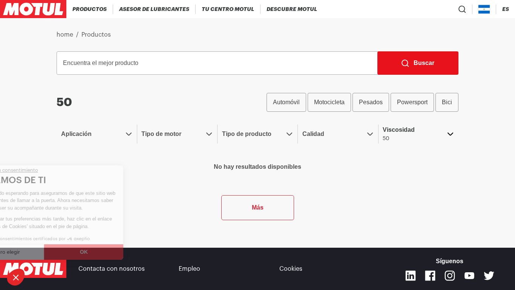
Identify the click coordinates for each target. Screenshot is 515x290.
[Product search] (462, 9)
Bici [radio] (447, 102)
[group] (362, 102)
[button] (16, 277)
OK (121, 252)
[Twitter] (489, 275)
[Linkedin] (410, 275)
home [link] (65, 35)
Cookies (290, 269)
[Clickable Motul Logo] (33, 9)
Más (258, 207)
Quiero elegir (41, 252)
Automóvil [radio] (286, 102)
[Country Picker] (484, 9)
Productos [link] (96, 35)
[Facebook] (430, 275)
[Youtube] (469, 275)
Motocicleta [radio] (329, 102)
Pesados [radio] (371, 102)
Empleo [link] (189, 269)
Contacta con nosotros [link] (111, 269)
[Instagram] (449, 275)
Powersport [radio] (412, 102)
